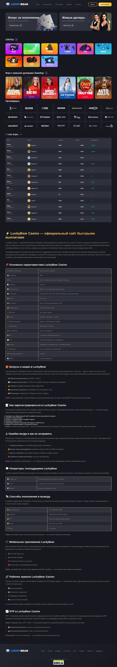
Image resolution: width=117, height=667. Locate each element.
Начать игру (67, 25)
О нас (75, 651)
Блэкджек (58, 651)
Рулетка (50, 651)
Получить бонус (14, 25)
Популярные (59, 4)
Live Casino (67, 651)
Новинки (69, 4)
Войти (93, 4)
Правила (81, 651)
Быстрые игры (47, 4)
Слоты (38, 4)
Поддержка (99, 651)
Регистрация (105, 4)
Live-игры (78, 4)
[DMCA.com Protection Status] (58, 664)
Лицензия (90, 651)
